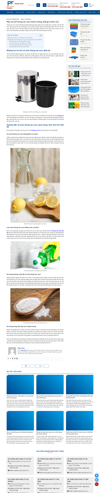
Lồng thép (92, 12)
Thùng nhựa (20, 12)
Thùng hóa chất (80, 12)
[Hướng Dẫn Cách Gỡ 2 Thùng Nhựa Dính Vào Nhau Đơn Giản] (79, 385)
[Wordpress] (14, 358)
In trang (29, 366)
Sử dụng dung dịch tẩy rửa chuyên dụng (19, 46)
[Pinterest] (17, 358)
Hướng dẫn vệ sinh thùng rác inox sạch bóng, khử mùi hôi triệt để (25, 39)
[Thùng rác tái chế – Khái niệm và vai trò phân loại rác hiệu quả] (20, 385)
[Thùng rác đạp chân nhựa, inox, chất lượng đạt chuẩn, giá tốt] (50, 421)
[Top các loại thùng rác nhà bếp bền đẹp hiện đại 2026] (20, 421)
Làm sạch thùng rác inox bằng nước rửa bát (20, 43)
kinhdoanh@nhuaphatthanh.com (80, 473)
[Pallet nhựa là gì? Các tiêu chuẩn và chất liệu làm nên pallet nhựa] (79, 421)
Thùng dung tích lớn (65, 12)
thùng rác (61, 115)
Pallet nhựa (31, 12)
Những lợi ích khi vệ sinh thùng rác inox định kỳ (20, 37)
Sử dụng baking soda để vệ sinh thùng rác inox (20, 44)
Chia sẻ (43, 366)
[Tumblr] (12, 358)
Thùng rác (41, 12)
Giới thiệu (10, 12)
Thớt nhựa (51, 12)
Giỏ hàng (91, 5)
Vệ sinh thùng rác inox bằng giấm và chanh (19, 41)
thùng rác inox (35, 130)
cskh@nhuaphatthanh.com (19, 471)
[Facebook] (8, 358)
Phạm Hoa (16, 19)
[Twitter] (10, 358)
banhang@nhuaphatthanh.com (50, 473)
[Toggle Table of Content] (40, 35)
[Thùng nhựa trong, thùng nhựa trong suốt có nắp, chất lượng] (50, 385)
